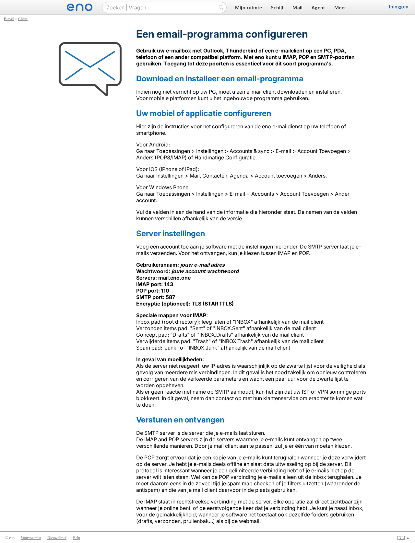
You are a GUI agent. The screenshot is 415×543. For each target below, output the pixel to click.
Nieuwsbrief (56, 538)
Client (23, 19)
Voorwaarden (31, 538)
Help (76, 538)
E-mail (9, 19)
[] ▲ (403, 538)
